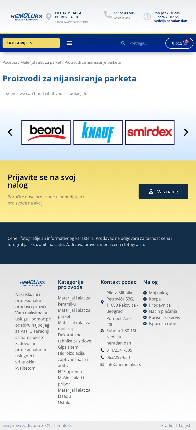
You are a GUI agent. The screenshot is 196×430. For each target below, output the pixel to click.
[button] (69, 43)
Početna (10, 62)
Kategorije (17, 42)
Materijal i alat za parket (40, 62)
